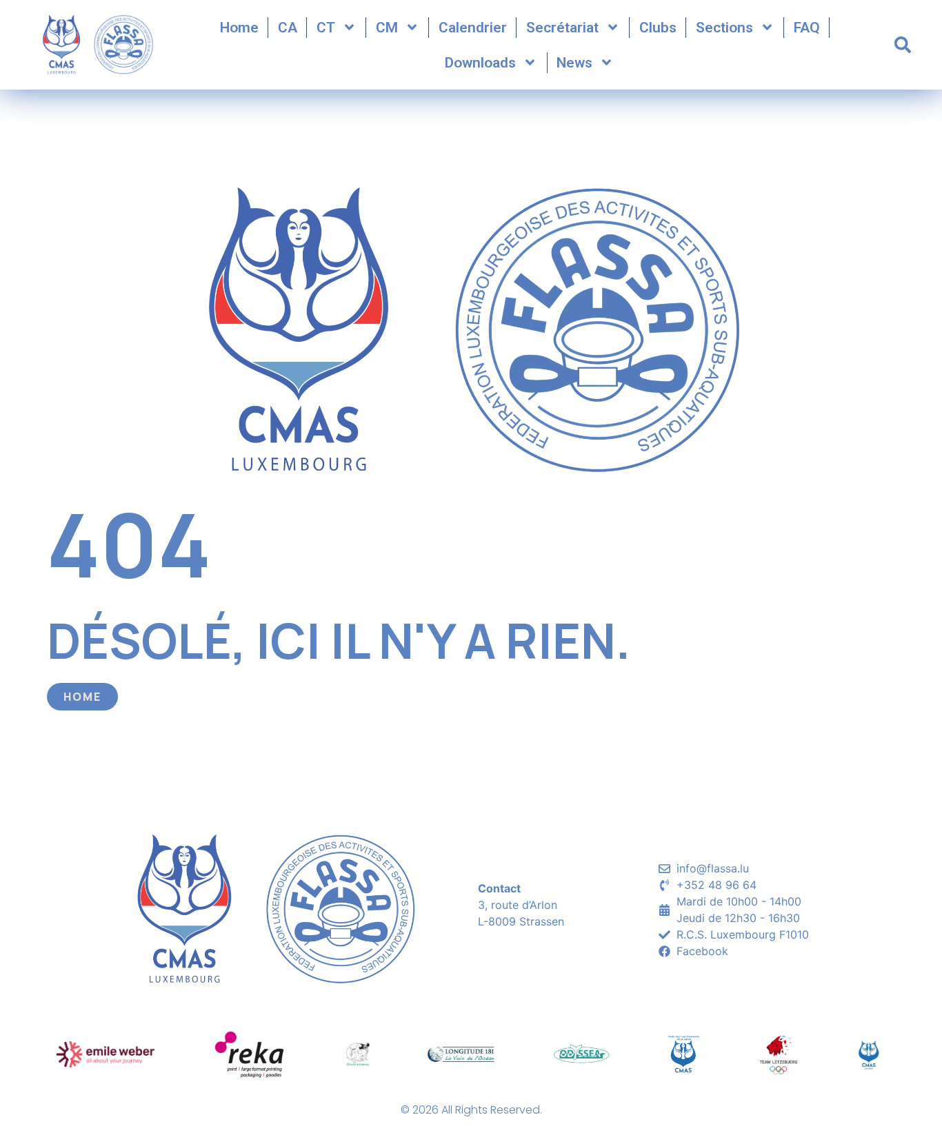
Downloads (480, 62)
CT (326, 27)
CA (287, 27)
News (574, 62)
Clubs (658, 27)
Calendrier (473, 27)
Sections (724, 27)
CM (387, 27)
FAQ (807, 27)
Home (239, 27)
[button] (903, 45)
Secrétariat (562, 27)
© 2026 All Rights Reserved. (471, 1110)
